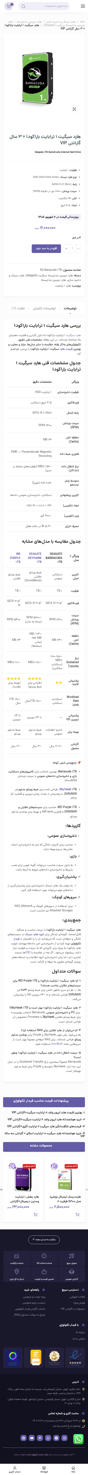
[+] (66, 248)
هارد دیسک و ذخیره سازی (61, 22)
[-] (78, 248)
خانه (82, 22)
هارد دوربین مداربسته (29, 22)
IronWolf (56, 1044)
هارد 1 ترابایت (63, 286)
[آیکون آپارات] (23, 1438)
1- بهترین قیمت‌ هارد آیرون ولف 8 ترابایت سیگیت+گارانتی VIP (48, 1112)
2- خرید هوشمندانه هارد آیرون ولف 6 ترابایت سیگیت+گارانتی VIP (46, 1119)
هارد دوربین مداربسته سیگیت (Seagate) (46, 24)
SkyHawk (65, 790)
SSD (27, 953)
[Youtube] (32, 1438)
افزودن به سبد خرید (46, 249)
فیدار (16, 939)
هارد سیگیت (73, 335)
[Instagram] (64, 1438)
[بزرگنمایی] (74, 109)
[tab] (70, 309)
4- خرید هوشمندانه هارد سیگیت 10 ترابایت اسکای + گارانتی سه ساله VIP (45, 1135)
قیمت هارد (66, 349)
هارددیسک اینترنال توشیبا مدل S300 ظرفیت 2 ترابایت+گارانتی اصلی (65, 1201)
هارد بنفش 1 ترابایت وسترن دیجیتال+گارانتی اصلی (24, 1201)
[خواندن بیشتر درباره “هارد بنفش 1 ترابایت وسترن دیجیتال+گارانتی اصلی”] (35, 1214)
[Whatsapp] (48, 1438)
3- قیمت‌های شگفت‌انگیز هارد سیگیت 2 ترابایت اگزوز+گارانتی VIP (46, 1126)
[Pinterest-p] (40, 1438)
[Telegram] (56, 1438)
